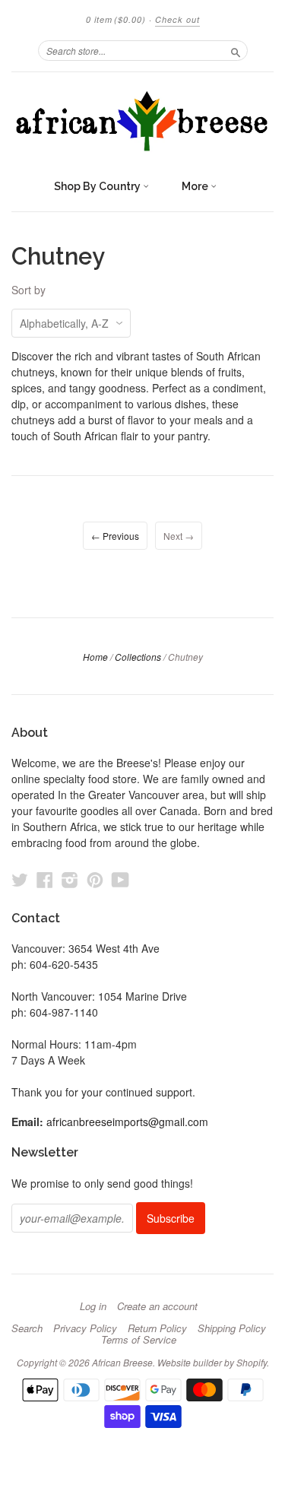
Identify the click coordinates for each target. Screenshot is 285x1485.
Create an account (157, 1306)
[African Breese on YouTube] (120, 879)
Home (95, 656)
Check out (177, 19)
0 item (116, 19)
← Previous (115, 535)
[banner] (142, 121)
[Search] (235, 50)
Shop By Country (98, 186)
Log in (93, 1306)
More (196, 186)
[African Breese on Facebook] (44, 879)
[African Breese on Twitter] (19, 879)
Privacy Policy (85, 1328)
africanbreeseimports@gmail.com (127, 1121)
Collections (138, 656)
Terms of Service (138, 1339)
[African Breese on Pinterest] (95, 879)
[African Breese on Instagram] (70, 879)
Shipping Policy (232, 1328)
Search (27, 1328)
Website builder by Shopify (212, 1362)
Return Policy (157, 1328)
